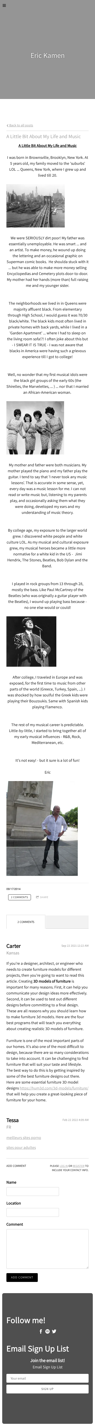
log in (64, 1166)
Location (13, 1203)
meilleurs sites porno (23, 1137)
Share (44, 897)
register (78, 1166)
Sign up (47, 1389)
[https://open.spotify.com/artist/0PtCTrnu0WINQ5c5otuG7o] (47, 1332)
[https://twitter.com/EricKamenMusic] (54, 1332)
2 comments (19, 897)
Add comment (22, 1277)
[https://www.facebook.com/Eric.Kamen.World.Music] (41, 1332)
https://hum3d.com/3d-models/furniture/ (54, 1088)
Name (11, 1182)
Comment (14, 1224)
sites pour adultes (21, 1147)
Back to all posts (21, 125)
